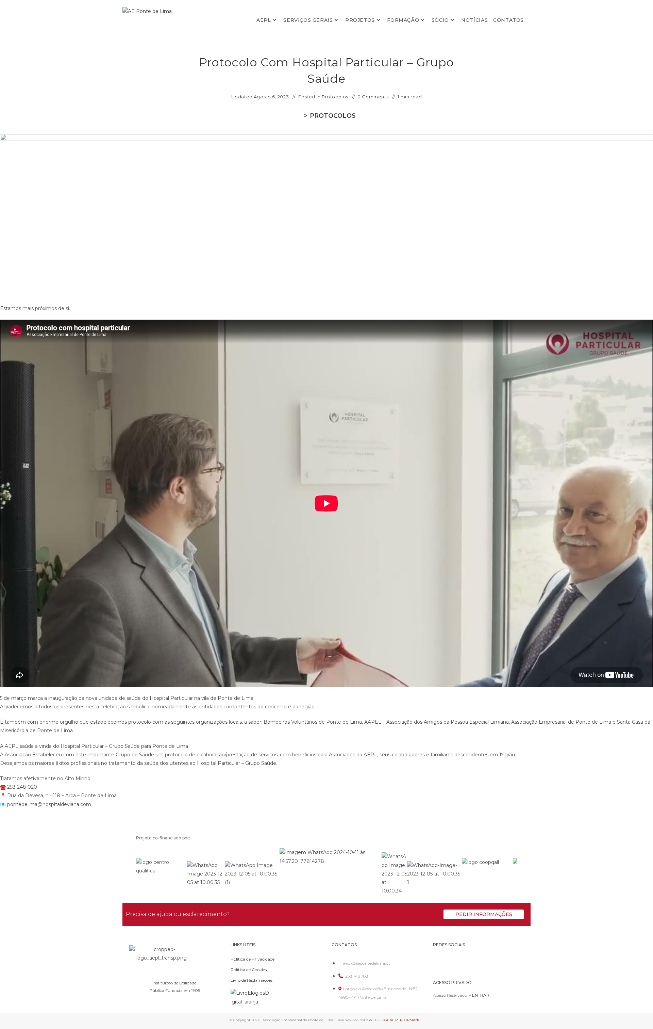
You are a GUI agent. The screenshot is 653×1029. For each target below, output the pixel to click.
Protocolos (335, 96)
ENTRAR (480, 995)
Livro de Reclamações (251, 980)
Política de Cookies (249, 969)
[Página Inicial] (299, 115)
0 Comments (372, 96)
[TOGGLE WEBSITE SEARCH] (531, 20)
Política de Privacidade (252, 959)
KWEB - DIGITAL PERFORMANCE (394, 1020)
